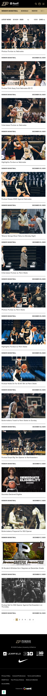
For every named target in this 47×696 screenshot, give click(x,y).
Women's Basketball (9, 58)
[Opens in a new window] (12, 653)
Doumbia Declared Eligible (12, 494)
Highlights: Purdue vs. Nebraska (14, 162)
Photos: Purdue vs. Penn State (13, 310)
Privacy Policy (6, 676)
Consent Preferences (19, 676)
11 (30, 619)
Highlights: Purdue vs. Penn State (14, 347)
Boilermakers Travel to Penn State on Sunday (19, 420)
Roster (34, 11)
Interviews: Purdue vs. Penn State (15, 273)
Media (43, 11)
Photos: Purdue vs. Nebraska (13, 51)
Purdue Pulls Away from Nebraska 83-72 (17, 88)
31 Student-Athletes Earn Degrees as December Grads (23, 568)
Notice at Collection (32, 680)
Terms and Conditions (34, 676)
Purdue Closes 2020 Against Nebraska (16, 199)
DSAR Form (5, 680)
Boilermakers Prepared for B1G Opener (17, 531)
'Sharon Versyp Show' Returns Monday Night (19, 236)
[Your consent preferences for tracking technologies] (4, 692)
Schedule (24, 11)
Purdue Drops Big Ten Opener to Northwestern (20, 457)
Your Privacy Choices (17, 680)
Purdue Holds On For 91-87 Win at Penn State (19, 384)
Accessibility (6, 683)
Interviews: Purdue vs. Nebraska (14, 125)
